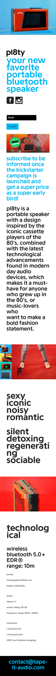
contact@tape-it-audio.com (28, 664)
